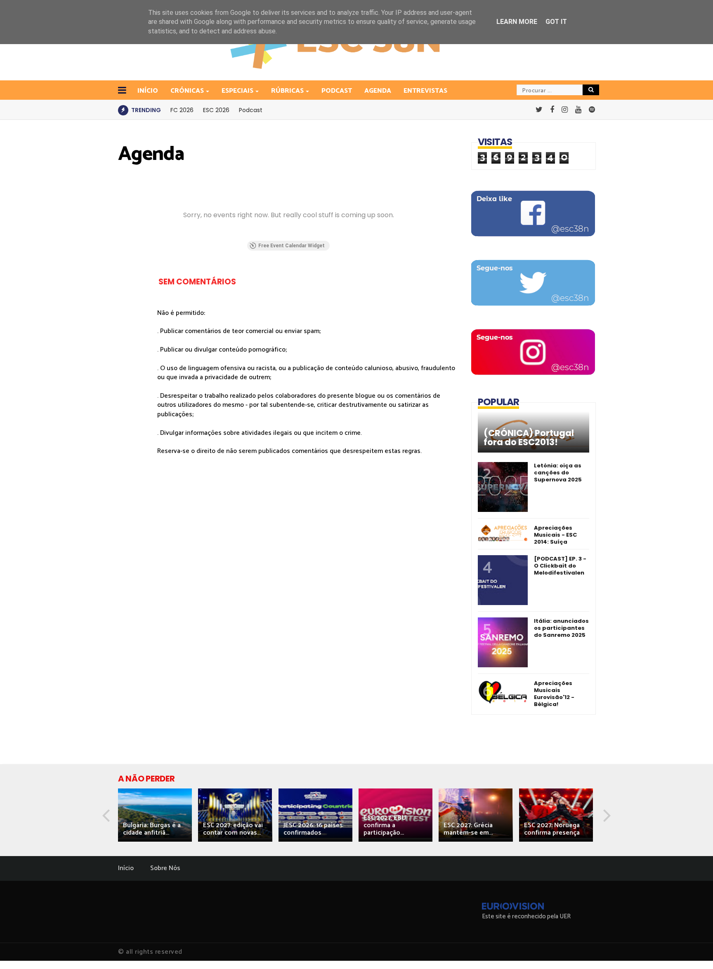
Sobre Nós (165, 868)
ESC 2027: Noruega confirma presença (552, 829)
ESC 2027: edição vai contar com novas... (233, 829)
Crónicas (187, 90)
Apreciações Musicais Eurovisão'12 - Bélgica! (554, 694)
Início (126, 868)
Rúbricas (287, 90)
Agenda (377, 90)
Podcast (336, 90)
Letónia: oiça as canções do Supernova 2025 (558, 472)
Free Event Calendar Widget (291, 246)
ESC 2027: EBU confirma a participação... (385, 825)
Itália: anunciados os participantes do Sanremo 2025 (561, 627)
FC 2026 (182, 110)
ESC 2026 (216, 110)
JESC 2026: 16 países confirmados (313, 829)
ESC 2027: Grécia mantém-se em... (468, 829)
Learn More (516, 22)
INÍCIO (147, 90)
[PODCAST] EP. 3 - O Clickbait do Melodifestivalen (560, 565)
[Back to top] (693, 949)
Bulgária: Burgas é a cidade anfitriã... (152, 829)
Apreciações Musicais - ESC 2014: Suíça (555, 534)
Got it (556, 22)
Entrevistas (425, 90)
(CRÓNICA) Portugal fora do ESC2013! (529, 438)
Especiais (237, 90)
